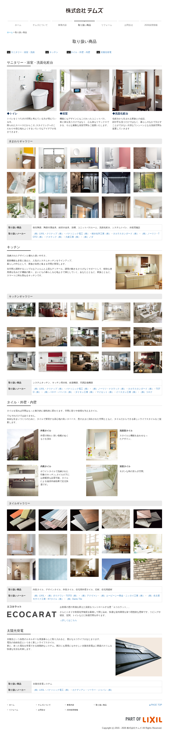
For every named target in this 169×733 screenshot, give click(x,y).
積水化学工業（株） (101, 233)
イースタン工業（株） (126, 392)
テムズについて (40, 25)
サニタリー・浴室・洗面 (23, 52)
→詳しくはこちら (68, 620)
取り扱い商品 (84, 25)
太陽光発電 (106, 52)
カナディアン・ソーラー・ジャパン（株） (92, 690)
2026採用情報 (151, 25)
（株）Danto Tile (74, 599)
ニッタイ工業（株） (135, 595)
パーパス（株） (65, 392)
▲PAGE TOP (155, 705)
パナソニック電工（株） (77, 233)
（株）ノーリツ (148, 233)
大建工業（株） (72, 237)
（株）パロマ (49, 392)
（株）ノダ (88, 237)
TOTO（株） (72, 595)
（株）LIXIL (38, 233)
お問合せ (128, 25)
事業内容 (62, 25)
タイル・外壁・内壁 (80, 52)
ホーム (18, 25)
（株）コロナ (146, 392)
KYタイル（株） (56, 599)
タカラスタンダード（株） (126, 233)
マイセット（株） (105, 392)
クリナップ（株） (55, 233)
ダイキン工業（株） (85, 392)
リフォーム (106, 25)
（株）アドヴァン (89, 595)
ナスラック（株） (54, 237)
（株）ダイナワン (55, 595)
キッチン (54, 52)
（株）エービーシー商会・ (112, 595)
